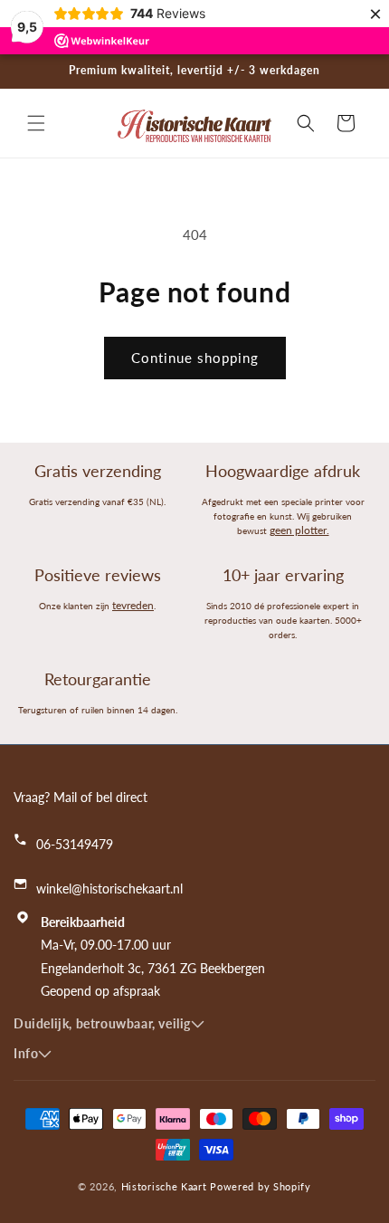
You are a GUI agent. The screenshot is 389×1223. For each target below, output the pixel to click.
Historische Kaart (164, 1186)
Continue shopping (195, 357)
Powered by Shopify (260, 1186)
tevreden (133, 605)
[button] (36, 123)
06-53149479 (74, 844)
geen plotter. (299, 530)
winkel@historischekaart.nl (109, 888)
